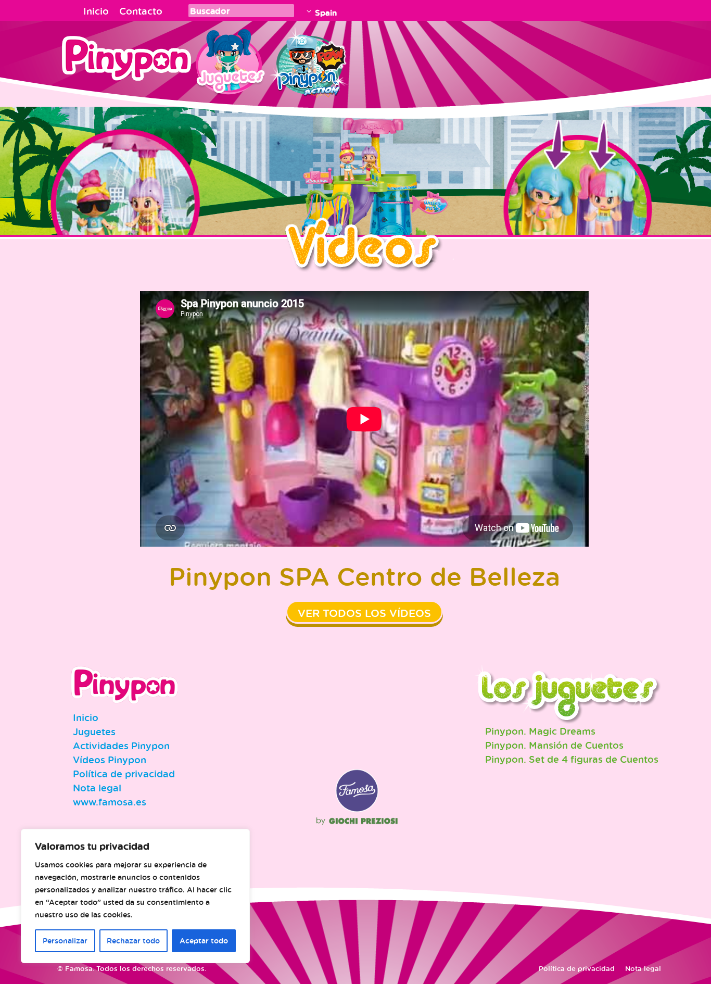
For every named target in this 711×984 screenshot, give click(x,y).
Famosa (357, 809)
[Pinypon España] (133, 61)
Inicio (96, 11)
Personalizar (65, 940)
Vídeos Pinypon (109, 759)
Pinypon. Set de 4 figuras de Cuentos (571, 759)
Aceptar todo (204, 940)
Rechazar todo (133, 940)
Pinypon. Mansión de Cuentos (554, 745)
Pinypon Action (309, 60)
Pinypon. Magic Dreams (540, 731)
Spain (326, 12)
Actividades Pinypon (121, 745)
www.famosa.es (109, 802)
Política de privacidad (124, 773)
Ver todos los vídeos (364, 613)
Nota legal (97, 787)
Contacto (140, 11)
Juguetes (228, 60)
